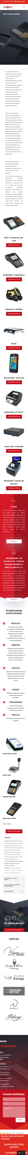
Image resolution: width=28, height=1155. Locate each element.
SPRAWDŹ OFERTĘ (14, 245)
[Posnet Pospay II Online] (14, 744)
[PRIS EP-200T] (14, 766)
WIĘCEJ (14, 541)
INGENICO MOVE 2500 (9, 797)
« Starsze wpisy (7, 824)
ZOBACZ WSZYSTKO (14, 831)
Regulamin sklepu (10, 1144)
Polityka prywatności (16, 1146)
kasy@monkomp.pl (5, 1062)
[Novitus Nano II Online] (14, 809)
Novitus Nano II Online (9, 818)
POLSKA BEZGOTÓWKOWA (14, 930)
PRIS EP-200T (7, 775)
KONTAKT (14, 599)
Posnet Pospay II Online (10, 753)
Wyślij (20, 1120)
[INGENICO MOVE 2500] (14, 787)
